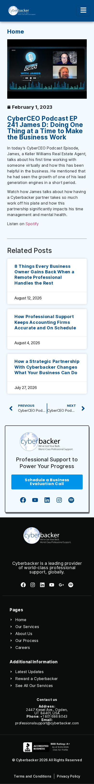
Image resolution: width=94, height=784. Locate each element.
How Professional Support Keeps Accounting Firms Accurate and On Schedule (45, 322)
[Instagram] (59, 500)
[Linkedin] (47, 500)
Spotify (32, 223)
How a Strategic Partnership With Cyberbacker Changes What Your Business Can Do (46, 367)
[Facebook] (23, 500)
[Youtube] (35, 500)
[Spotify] (71, 500)
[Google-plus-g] (61, 584)
